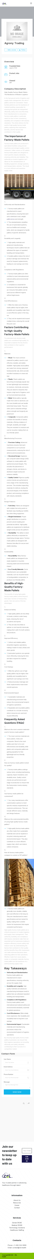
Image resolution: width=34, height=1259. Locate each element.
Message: (7, 1082)
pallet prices (11, 219)
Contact (17, 1208)
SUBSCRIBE (27, 1159)
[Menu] (31, 3)
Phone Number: (8, 1074)
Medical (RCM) (17, 1225)
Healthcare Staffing (17, 1230)
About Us (17, 1200)
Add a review (11, 50)
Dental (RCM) (17, 1223)
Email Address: (8, 1067)
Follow (23, 50)
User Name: (7, 1059)
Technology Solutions (17, 1228)
